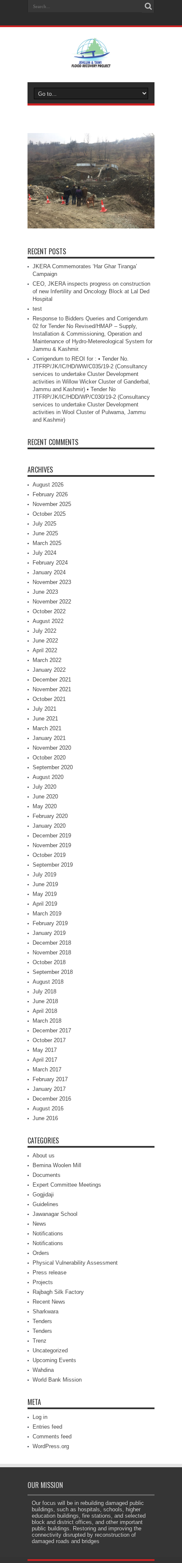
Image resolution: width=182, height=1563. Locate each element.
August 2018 (48, 982)
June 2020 (45, 796)
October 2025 (49, 514)
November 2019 (52, 845)
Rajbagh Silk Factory (58, 1292)
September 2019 (53, 865)
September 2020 (53, 767)
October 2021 (49, 699)
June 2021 (45, 718)
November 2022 (52, 601)
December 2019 (52, 835)
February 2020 (50, 816)
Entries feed (47, 1427)
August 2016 (48, 1108)
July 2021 (44, 709)
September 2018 (53, 972)
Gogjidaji (43, 1194)
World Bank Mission (57, 1380)
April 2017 (45, 1060)
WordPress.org (51, 1446)
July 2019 (44, 874)
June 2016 (45, 1118)
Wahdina (43, 1370)
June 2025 (45, 533)
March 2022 (47, 660)
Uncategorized (50, 1350)
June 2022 (45, 640)
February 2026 (50, 494)
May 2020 (45, 806)
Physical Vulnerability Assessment (75, 1263)
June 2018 (45, 1001)
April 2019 (45, 904)
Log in (40, 1417)
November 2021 (52, 689)
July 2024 (44, 553)
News (39, 1224)
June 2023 (45, 592)
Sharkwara (45, 1311)
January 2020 (49, 826)
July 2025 (44, 523)
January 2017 (49, 1089)
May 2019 (45, 894)
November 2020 (52, 748)
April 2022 (45, 650)
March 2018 (47, 1021)
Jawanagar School (55, 1214)
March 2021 (47, 728)
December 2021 (52, 679)
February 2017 (50, 1079)
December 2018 (52, 943)
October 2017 (49, 1040)
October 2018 (49, 962)
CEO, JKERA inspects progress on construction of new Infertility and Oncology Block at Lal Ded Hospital (91, 291)
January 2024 (49, 572)
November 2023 (52, 582)
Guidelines (45, 1204)
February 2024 (50, 562)
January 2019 (49, 933)
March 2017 (47, 1069)
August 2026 (48, 484)
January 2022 (49, 670)
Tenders (42, 1321)
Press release (49, 1272)
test (37, 309)
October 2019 (49, 855)
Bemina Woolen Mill (57, 1165)
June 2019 (45, 884)
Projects (43, 1282)
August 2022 (48, 621)
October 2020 (49, 757)
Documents (47, 1175)
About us (44, 1155)
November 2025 (52, 504)
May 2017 (45, 1050)
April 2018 (45, 1011)
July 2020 (44, 787)
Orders (41, 1253)
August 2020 (48, 777)
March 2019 (47, 913)
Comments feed (52, 1436)
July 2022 (44, 631)
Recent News (49, 1302)
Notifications (48, 1233)
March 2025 (47, 543)
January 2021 (49, 738)
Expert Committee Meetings (67, 1185)
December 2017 (52, 1030)
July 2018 (44, 991)
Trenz (40, 1341)
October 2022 (49, 611)
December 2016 (52, 1099)
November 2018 (52, 952)
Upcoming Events (54, 1360)
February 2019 (50, 923)
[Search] (148, 6)
